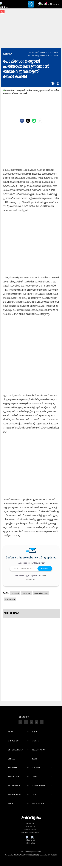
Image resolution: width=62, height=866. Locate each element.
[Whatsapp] (34, 121)
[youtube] (36, 722)
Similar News (11, 613)
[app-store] (33, 840)
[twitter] (26, 722)
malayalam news (41, 593)
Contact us (30, 826)
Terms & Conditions (30, 832)
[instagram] (31, 722)
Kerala (7, 53)
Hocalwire (52, 855)
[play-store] (28, 840)
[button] (4, 4)
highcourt (15, 593)
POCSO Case (10, 599)
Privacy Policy (30, 829)
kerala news (26, 593)
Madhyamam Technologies (26, 855)
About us (30, 823)
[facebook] (22, 121)
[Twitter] (28, 121)
